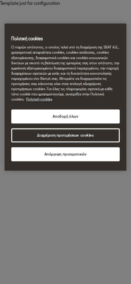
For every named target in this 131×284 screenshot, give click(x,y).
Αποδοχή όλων (66, 116)
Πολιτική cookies (39, 99)
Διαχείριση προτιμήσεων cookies (65, 135)
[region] (65, 97)
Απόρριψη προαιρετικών (65, 154)
